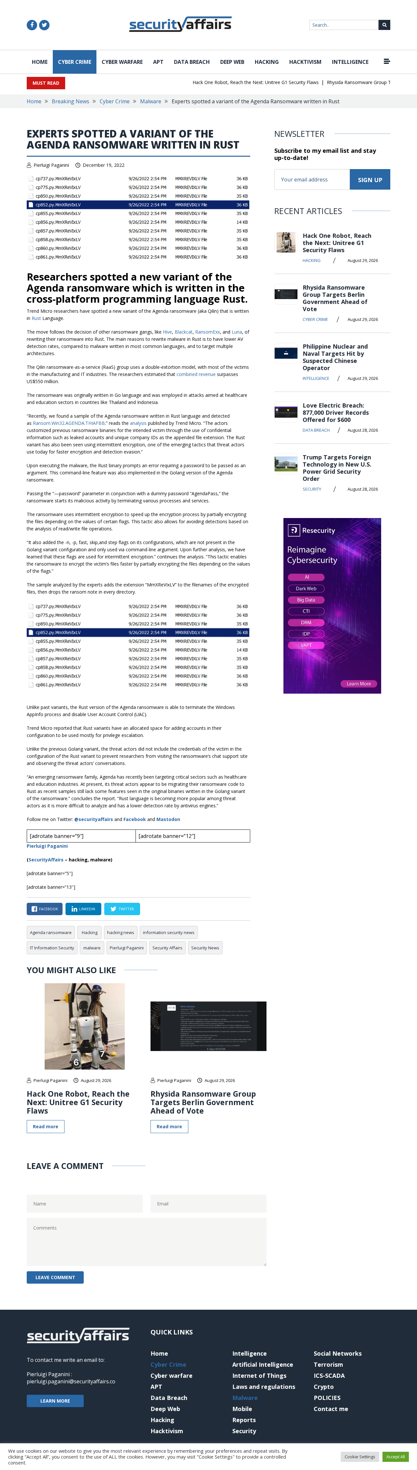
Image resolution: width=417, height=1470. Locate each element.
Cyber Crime (74, 61)
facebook (48, 908)
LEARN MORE (55, 1401)
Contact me (331, 1409)
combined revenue (196, 374)
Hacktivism (305, 61)
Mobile (242, 1409)
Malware (150, 101)
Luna (237, 332)
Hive (167, 332)
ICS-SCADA (329, 1375)
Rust (36, 318)
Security (312, 489)
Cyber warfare (122, 61)
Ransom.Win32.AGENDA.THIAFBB (69, 423)
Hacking (267, 61)
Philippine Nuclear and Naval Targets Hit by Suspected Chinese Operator (335, 357)
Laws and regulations (263, 1387)
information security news (168, 932)
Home (40, 61)
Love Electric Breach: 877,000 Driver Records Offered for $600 (336, 412)
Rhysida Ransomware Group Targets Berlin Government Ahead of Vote (203, 1102)
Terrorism (328, 1364)
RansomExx (207, 332)
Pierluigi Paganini (51, 165)
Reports (244, 1420)
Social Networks (338, 1353)
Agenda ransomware (51, 932)
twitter (126, 908)
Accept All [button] (395, 1457)
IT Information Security (52, 948)
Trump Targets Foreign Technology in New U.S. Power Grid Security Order (337, 468)
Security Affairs (167, 948)
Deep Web (232, 61)
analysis (138, 423)
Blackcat (184, 332)
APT (158, 61)
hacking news (120, 932)
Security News (205, 948)
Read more (45, 1126)
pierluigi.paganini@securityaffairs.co (71, 1381)
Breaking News (70, 101)
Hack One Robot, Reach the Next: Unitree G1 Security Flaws (242, 82)
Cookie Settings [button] (360, 1457)
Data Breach (192, 61)
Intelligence (350, 61)
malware (92, 948)
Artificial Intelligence (262, 1364)
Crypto (324, 1387)
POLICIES (327, 1398)
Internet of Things (259, 1375)
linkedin (87, 908)
